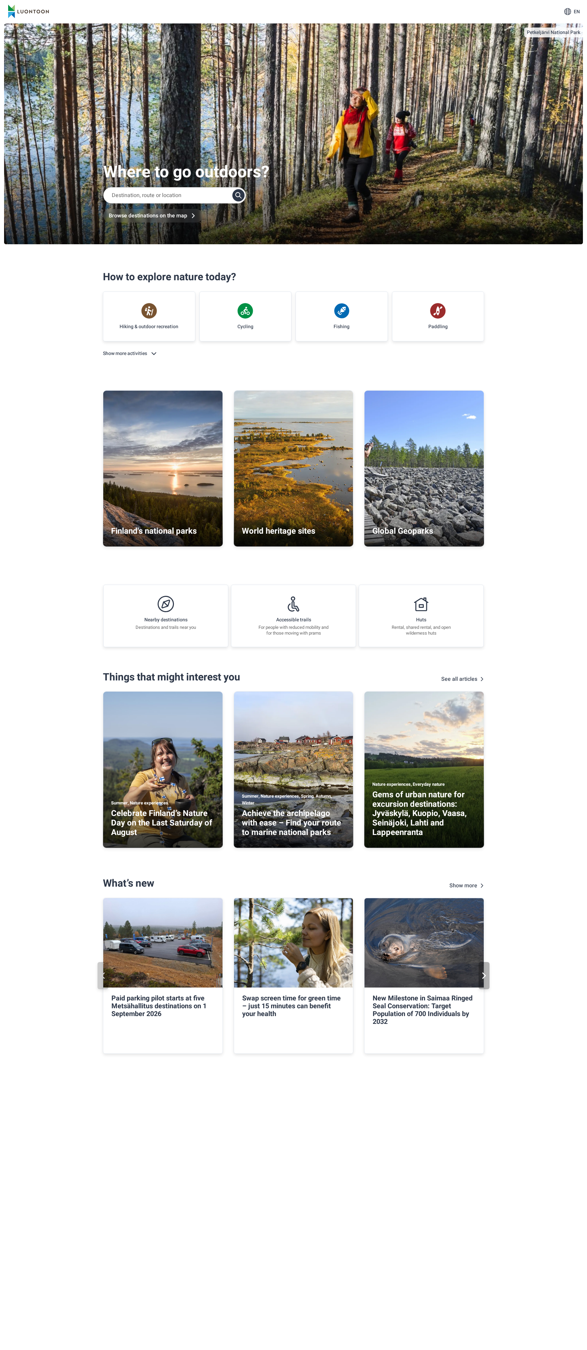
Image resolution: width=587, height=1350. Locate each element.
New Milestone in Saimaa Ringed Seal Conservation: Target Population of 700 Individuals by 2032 (423, 1010)
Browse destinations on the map (148, 216)
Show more (463, 886)
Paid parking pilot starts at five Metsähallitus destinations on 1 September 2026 (159, 1006)
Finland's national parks (154, 531)
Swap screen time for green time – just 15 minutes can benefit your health (291, 1006)
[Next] (484, 975)
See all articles (459, 679)
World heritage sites (278, 531)
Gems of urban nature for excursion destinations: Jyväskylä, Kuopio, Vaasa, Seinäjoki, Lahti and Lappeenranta (419, 813)
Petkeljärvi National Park (553, 32)
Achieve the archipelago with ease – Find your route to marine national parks (291, 822)
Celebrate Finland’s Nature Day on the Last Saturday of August (161, 822)
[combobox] (174, 195)
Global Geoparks (402, 531)
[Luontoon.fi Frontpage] (28, 11)
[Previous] (102, 975)
